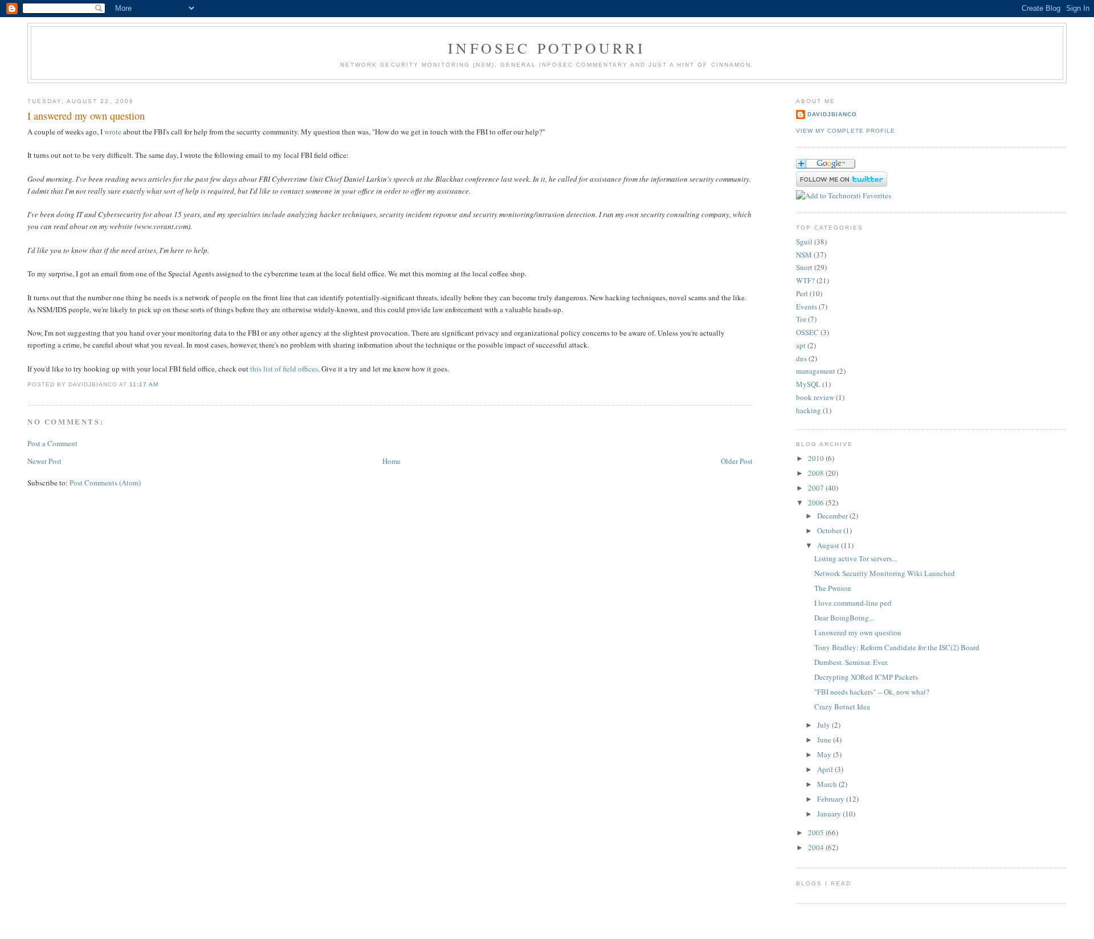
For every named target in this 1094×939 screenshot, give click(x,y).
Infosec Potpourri (547, 48)
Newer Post (44, 461)
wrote (112, 131)
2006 (817, 502)
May (825, 754)
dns (801, 358)
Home (391, 461)
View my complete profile (845, 131)
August (829, 545)
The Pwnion (832, 588)
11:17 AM (143, 384)
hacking (808, 410)
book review (815, 397)
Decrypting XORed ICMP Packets (866, 677)
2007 (817, 488)
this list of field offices (284, 369)
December (833, 516)
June (825, 739)
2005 (817, 832)
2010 (817, 458)
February (831, 799)
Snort (804, 267)
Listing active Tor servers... (855, 558)
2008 (817, 473)
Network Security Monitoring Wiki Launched (884, 573)
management (815, 371)
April (826, 769)
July (824, 725)
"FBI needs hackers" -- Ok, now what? (871, 692)
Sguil (804, 241)
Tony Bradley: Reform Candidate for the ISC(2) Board (896, 647)
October (830, 530)
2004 (817, 847)
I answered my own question (86, 116)
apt (801, 345)
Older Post (737, 461)
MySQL (808, 384)
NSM (804, 255)
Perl (802, 293)
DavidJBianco (832, 114)
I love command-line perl (853, 603)
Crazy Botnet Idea (842, 706)
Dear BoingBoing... (844, 618)
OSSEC (807, 332)
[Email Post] (162, 384)
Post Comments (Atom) (105, 482)
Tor (801, 319)
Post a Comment (52, 443)
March (828, 784)
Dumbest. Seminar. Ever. (851, 662)
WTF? (805, 280)
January (830, 814)
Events (806, 306)
